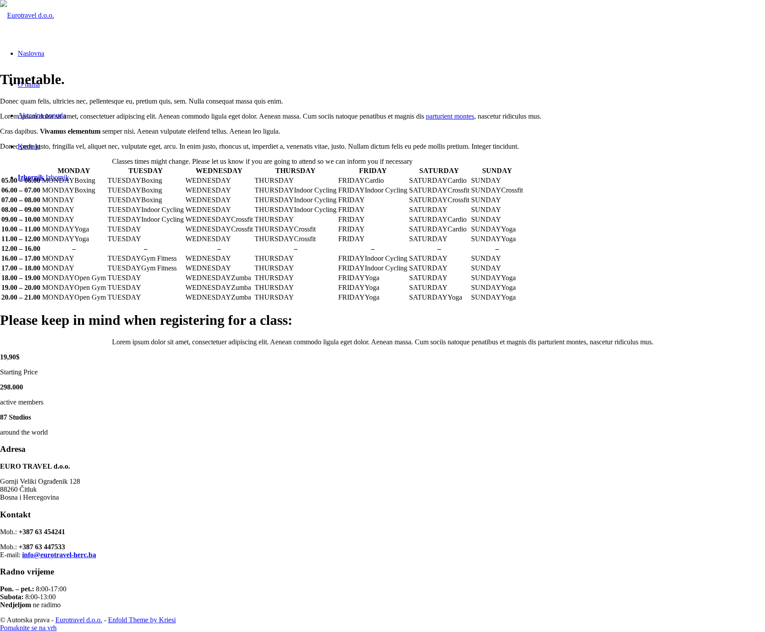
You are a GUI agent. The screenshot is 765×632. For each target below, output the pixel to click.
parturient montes (450, 116)
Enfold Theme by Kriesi (142, 620)
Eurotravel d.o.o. (78, 620)
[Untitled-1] (27, 15)
